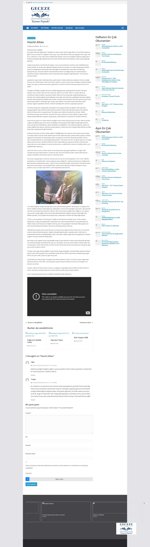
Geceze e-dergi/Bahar (35, 322)
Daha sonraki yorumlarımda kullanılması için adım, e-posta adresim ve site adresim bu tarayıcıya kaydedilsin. (57, 467)
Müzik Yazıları (31, 38)
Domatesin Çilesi (85, 322)
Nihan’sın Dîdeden (82, 515)
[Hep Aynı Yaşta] (59, 333)
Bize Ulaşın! (79, 28)
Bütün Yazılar (57, 28)
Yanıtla (33, 375)
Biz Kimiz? (34, 28)
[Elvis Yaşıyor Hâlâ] (80, 333)
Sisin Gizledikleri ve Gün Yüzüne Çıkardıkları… (45, 2)
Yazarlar (69, 28)
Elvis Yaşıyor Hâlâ (81, 337)
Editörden (45, 28)
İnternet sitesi (30, 454)
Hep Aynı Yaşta (57, 340)
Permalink (54, 365)
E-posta (28, 445)
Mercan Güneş (34, 46)
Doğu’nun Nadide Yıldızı (34, 341)
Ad (26, 437)
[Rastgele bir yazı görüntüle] (122, 28)
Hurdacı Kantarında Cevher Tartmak (37, 515)
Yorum (28, 413)
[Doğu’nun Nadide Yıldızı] (36, 333)
